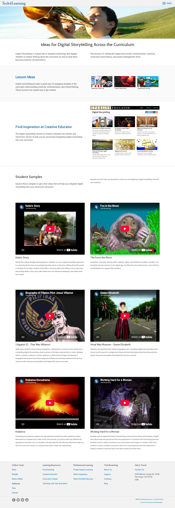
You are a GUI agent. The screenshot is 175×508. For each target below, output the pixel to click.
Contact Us (139, 470)
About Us (108, 470)
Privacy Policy (158, 499)
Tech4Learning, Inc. (146, 499)
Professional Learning (83, 465)
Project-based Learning (83, 470)
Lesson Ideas (25, 77)
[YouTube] (27, 501)
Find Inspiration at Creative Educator (44, 127)
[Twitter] (23, 501)
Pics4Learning (48, 470)
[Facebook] (14, 501)
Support (107, 474)
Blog (106, 483)
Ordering (107, 479)
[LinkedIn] (18, 501)
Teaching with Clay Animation (55, 483)
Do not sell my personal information (151, 502)
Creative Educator (50, 474)
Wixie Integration (80, 474)
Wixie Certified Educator (83, 479)
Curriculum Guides (50, 479)
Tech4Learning (111, 465)
